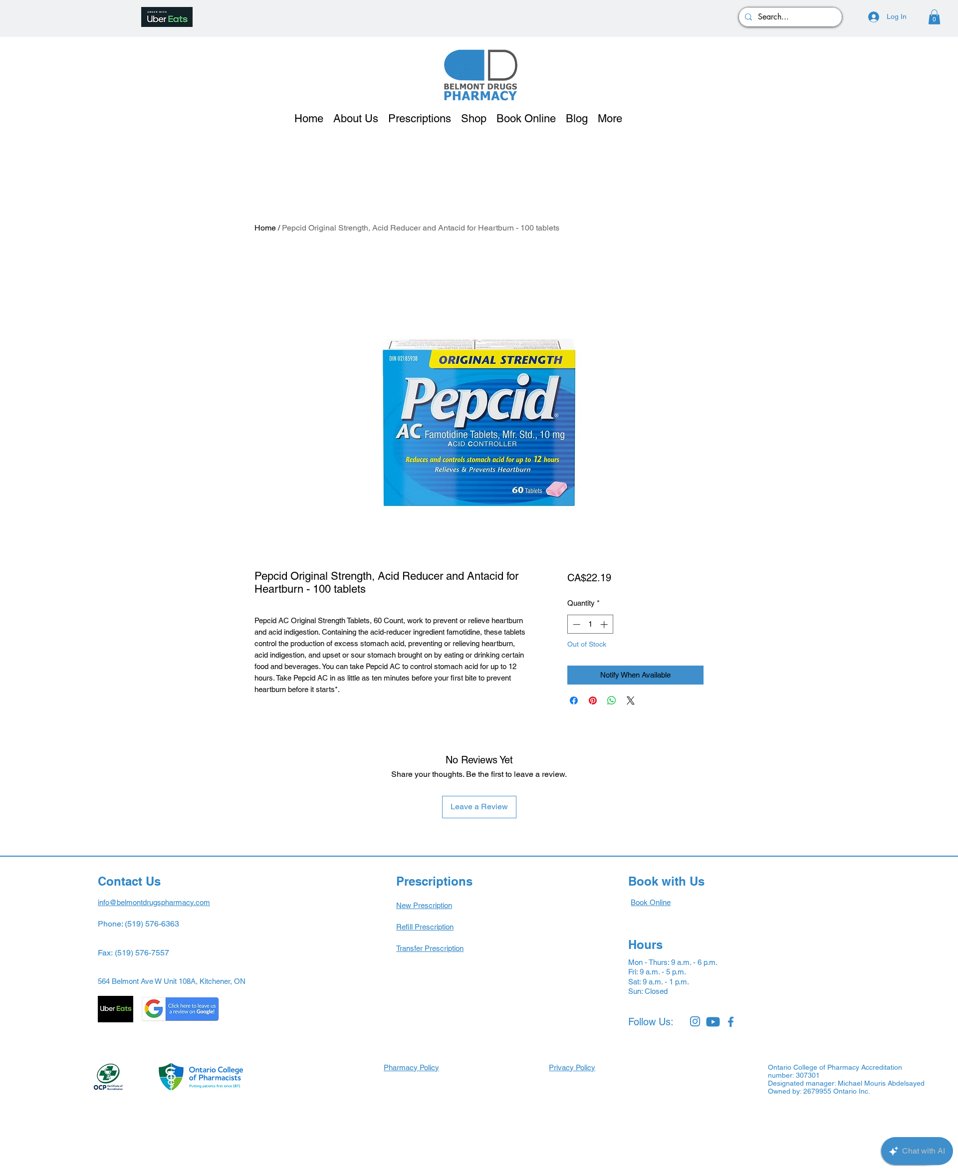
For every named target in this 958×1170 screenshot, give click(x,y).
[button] (934, 16)
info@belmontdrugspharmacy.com (154, 902)
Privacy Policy (572, 1067)
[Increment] (605, 624)
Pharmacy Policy (411, 1067)
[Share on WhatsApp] (612, 700)
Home (265, 228)
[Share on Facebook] (574, 700)
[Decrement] (575, 624)
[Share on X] (631, 700)
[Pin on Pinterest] (593, 700)
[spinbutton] (590, 624)
